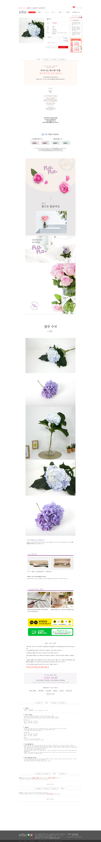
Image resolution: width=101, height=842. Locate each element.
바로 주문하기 (63, 47)
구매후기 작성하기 (76, 39)
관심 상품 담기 (48, 47)
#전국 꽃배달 (32, 690)
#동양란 (55, 690)
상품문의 (62, 59)
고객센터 (68, 12)
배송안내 (46, 59)
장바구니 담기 (55, 47)
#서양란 (62, 690)
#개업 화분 (69, 690)
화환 (40, 12)
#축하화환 (41, 690)
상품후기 (54, 59)
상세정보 (38, 59)
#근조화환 (48, 690)
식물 (61, 12)
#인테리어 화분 (50, 693)
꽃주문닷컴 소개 (76, 12)
